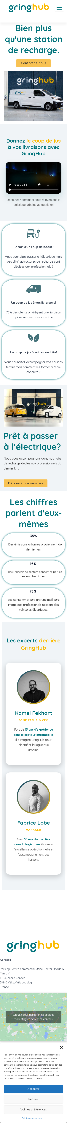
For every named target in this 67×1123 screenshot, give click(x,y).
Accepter (33, 1089)
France (4, 987)
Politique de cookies (32, 1118)
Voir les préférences (33, 1109)
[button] (61, 1047)
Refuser (33, 1099)
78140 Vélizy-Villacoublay (16, 982)
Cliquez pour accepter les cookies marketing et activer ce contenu (33, 1017)
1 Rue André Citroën (12, 978)
